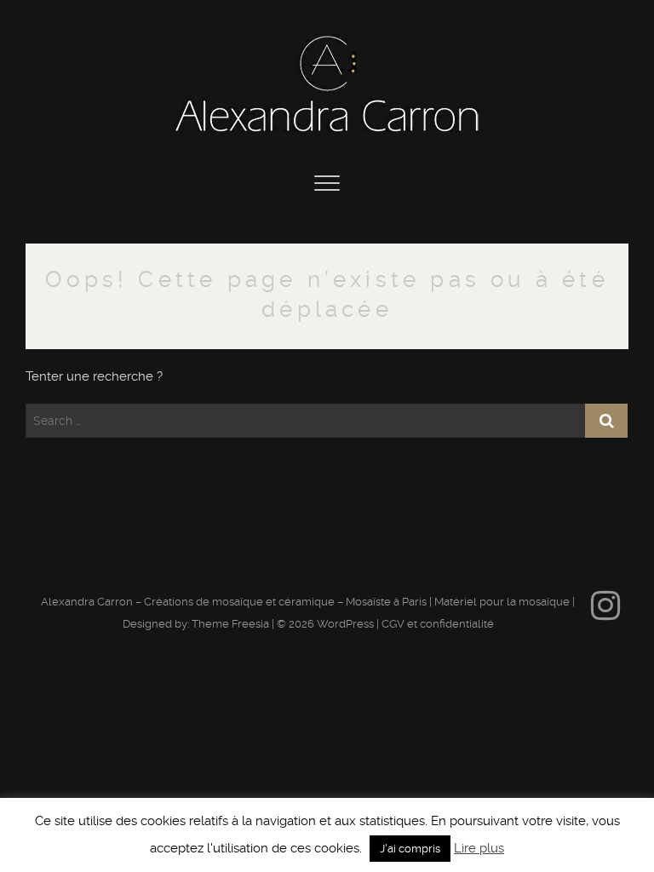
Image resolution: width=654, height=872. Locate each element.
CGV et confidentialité (438, 623)
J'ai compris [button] (410, 848)
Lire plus (479, 848)
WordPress (345, 623)
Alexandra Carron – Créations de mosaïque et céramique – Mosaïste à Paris (234, 601)
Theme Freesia (230, 623)
